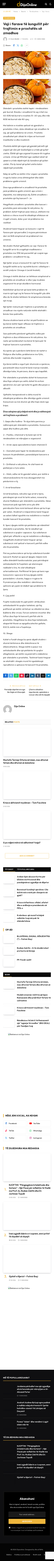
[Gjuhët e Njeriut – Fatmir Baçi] (27, 1259)
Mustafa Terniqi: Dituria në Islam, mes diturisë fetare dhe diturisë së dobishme (33, 985)
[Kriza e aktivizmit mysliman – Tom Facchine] (27, 785)
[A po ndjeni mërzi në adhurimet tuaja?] (27, 825)
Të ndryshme (9, 18)
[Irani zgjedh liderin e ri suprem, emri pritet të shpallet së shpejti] (27, 1216)
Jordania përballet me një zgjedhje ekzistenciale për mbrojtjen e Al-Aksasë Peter (33, 1389)
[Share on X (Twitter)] (18, 45)
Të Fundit (9, 869)
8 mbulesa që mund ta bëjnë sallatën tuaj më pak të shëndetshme (30, 918)
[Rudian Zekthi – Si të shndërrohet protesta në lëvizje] (9, 950)
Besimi (7, 975)
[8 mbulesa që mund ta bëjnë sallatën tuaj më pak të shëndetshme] (9, 918)
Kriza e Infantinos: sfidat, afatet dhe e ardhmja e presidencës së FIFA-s (32, 905)
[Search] (46, 4)
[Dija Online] (27, 4)
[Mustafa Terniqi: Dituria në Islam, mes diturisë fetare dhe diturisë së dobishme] (27, 742)
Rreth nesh (37, 1555)
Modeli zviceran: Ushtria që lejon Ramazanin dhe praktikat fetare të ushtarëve (34, 998)
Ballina (9, 1555)
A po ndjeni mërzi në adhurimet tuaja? (21, 842)
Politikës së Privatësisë (34, 1530)
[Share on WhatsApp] (22, 45)
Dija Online (15, 39)
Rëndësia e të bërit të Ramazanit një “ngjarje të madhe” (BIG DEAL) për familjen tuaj (33, 1023)
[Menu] (4, 4)
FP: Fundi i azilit (24, 960)
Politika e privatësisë (22, 1555)
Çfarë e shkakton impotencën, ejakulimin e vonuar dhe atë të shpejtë (39, 692)
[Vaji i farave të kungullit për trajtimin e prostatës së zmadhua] (27, 63)
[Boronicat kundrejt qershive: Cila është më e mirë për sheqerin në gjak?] (9, 892)
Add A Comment (27, 856)
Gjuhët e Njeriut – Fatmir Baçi (23, 1276)
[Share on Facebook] (14, 45)
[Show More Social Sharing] (27, 45)
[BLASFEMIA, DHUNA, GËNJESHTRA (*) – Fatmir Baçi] (9, 939)
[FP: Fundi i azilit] (9, 962)
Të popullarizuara (25, 869)
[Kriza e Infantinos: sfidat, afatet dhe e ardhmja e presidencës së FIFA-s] (9, 905)
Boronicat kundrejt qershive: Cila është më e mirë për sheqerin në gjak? (32, 892)
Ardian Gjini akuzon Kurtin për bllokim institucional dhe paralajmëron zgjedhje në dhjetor (33, 879)
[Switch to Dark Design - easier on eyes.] (50, 4)
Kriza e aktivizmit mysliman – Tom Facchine (24, 802)
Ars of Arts (39, 1549)
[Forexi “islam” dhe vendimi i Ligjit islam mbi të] (9, 1424)
